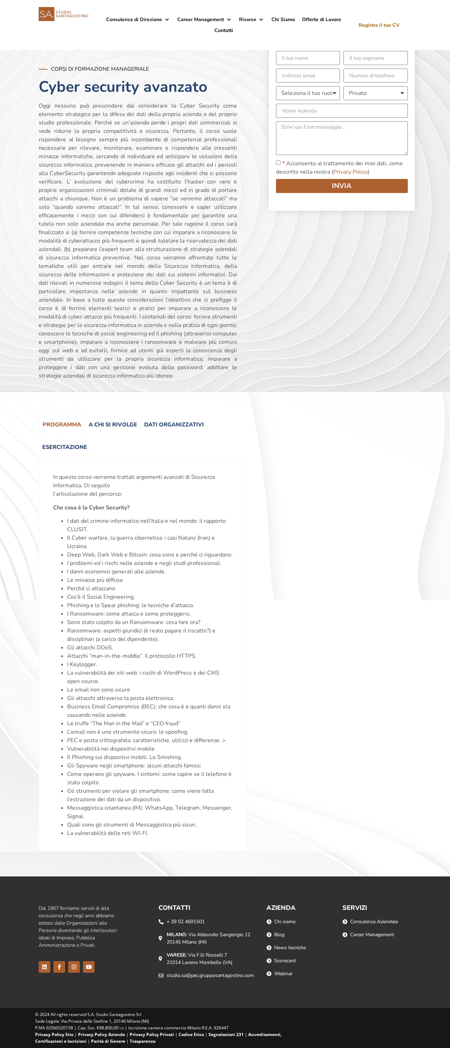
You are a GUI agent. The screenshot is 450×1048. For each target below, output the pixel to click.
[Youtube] (89, 967)
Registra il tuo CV (379, 25)
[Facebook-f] (59, 967)
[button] (138, 19)
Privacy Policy (350, 172)
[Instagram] (74, 967)
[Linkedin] (44, 967)
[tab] (62, 424)
